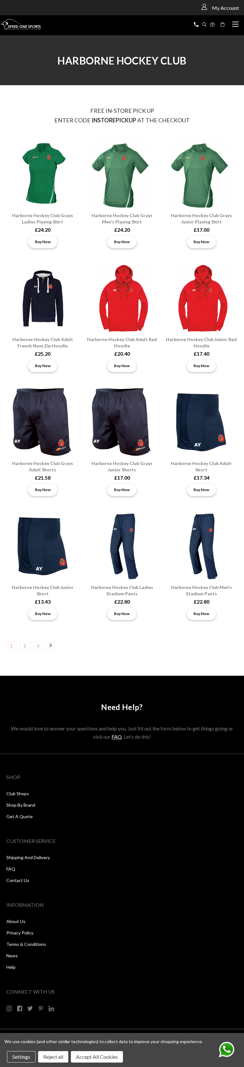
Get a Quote (19, 816)
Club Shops (17, 793)
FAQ (117, 737)
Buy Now (43, 241)
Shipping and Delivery (28, 857)
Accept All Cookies (97, 1057)
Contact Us (17, 880)
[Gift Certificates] (212, 24)
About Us (15, 921)
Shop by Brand (20, 805)
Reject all (53, 1057)
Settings (21, 1057)
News (12, 955)
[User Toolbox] (204, 6)
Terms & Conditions (26, 944)
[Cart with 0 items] (223, 24)
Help (11, 967)
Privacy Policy (19, 932)
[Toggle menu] (235, 23)
